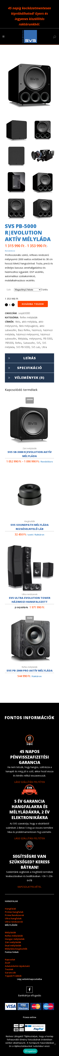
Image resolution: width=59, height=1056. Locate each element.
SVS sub (35, 347)
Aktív (17, 321)
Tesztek (9, 969)
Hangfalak (10, 908)
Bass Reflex (24, 330)
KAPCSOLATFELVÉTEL (29, 886)
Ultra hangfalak (13, 918)
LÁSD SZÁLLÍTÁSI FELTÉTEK (29, 781)
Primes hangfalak (14, 911)
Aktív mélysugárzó (28, 325)
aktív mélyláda (29, 321)
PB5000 (9, 342)
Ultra (44, 347)
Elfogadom (30, 1051)
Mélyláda (22, 338)
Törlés (44, 289)
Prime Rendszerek (14, 915)
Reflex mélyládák (29, 317)
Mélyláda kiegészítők (16, 948)
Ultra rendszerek (29, 594)
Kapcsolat (10, 959)
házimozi (36, 330)
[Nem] (55, 1044)
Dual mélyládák (13, 945)
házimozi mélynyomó (27, 334)
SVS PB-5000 (23, 347)
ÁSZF (7, 962)
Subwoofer (29, 342)
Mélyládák (10, 932)
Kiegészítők (29, 521)
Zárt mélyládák (30, 448)
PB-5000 (47, 338)
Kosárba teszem (33, 304)
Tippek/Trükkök (13, 975)
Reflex (18, 342)
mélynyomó (35, 338)
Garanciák (10, 972)
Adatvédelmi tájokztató (17, 966)
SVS (38, 342)
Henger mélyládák (14, 939)
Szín (9, 289)
